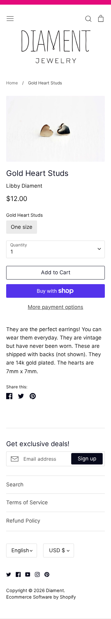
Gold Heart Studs (24, 215)
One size (21, 227)
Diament (55, 590)
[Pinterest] (44, 574)
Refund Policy (23, 521)
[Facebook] (16, 574)
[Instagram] (35, 574)
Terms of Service (27, 502)
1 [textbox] (11, 252)
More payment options (55, 307)
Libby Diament (24, 186)
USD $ (57, 550)
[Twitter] (6, 574)
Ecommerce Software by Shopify (41, 597)
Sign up (87, 458)
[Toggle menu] (10, 18)
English (20, 550)
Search (14, 484)
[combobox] (55, 249)
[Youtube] (25, 574)
